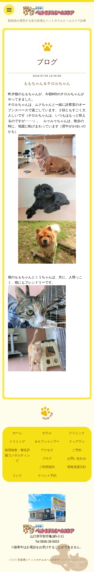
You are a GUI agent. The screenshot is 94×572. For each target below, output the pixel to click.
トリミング (17, 441)
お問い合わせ (76, 458)
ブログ (47, 458)
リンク (17, 475)
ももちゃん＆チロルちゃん (47, 83)
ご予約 (76, 450)
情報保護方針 (76, 467)
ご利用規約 (47, 467)
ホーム (17, 433)
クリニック (77, 433)
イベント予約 (47, 475)
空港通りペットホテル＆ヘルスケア (47, 529)
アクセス (47, 450)
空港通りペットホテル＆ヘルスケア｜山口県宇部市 (47, 11)
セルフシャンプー (47, 441)
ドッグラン (77, 441)
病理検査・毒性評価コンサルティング (17, 455)
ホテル (47, 433)
